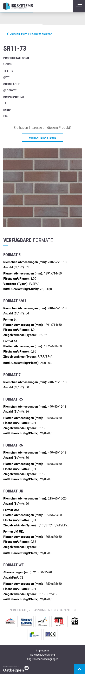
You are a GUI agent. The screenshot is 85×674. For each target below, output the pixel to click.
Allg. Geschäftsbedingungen (42, 659)
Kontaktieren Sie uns (42, 138)
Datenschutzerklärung (42, 654)
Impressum (42, 650)
